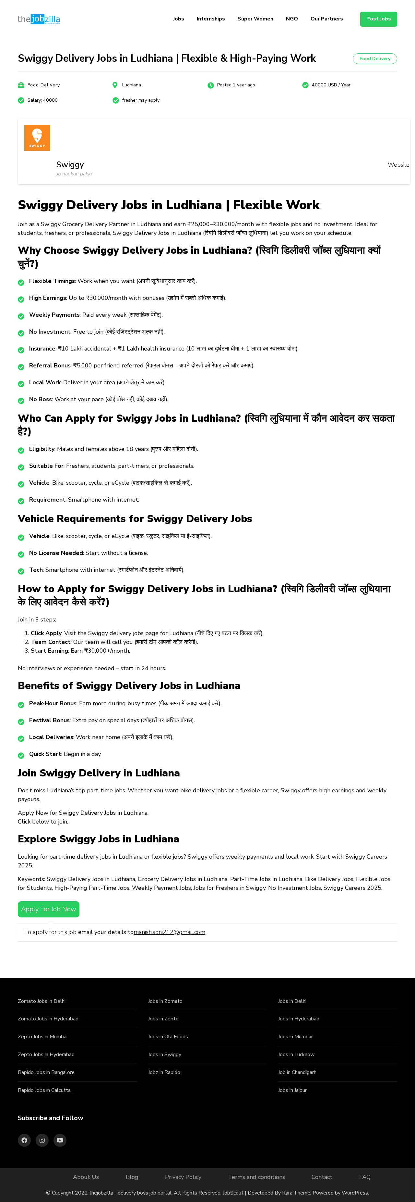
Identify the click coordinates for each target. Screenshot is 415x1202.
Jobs (178, 18)
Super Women (255, 18)
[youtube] (59, 1140)
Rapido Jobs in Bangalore (46, 1072)
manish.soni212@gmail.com (169, 932)
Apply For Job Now (48, 909)
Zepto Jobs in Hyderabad (46, 1054)
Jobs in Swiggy (164, 1054)
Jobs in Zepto (163, 1018)
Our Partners (327, 18)
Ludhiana (131, 85)
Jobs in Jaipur (292, 1090)
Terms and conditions (256, 1177)
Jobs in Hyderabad (298, 1018)
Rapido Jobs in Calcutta (44, 1090)
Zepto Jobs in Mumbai (42, 1036)
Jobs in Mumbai (295, 1036)
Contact (322, 1177)
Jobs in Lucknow (296, 1054)
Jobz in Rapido (164, 1072)
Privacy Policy (183, 1177)
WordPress (355, 1192)
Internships (211, 18)
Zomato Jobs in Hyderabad (48, 1018)
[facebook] (24, 1140)
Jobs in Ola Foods (168, 1036)
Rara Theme (296, 1192)
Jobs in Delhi (292, 1001)
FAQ (365, 1177)
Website (398, 165)
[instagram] (42, 1140)
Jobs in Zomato (165, 1001)
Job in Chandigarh (297, 1072)
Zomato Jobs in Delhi (41, 1001)
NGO (292, 18)
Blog (132, 1177)
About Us (86, 1177)
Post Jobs (378, 18)
